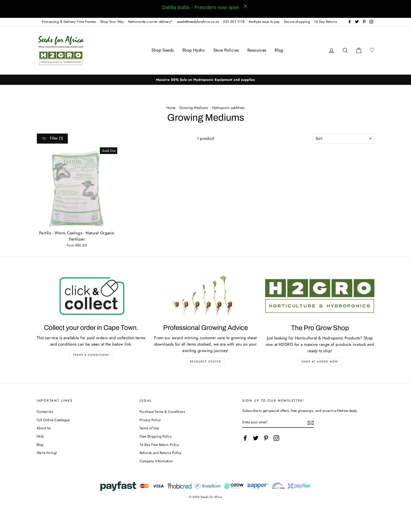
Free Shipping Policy (156, 436)
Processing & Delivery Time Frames (69, 21)
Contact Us (45, 411)
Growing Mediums (193, 107)
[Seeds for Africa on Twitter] (256, 438)
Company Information (156, 461)
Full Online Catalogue (53, 420)
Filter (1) (56, 138)
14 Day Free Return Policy (159, 444)
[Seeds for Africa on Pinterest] (266, 438)
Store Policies (226, 50)
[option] (205, 79)
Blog (279, 50)
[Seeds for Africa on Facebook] (245, 438)
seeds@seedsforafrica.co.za (198, 21)
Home (171, 107)
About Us (44, 428)
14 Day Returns (325, 21)
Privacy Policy (150, 420)
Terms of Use (149, 428)
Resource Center (205, 361)
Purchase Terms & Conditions (162, 411)
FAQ (40, 436)
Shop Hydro (193, 50)
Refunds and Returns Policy (160, 452)
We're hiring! (47, 452)
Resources (256, 50)
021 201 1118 (234, 21)
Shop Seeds (163, 50)
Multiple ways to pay (264, 21)
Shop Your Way (112, 21)
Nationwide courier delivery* (150, 21)
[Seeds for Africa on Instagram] (276, 438)
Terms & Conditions (91, 355)
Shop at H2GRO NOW (320, 361)
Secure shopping (297, 21)
